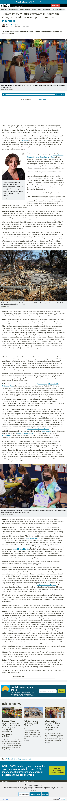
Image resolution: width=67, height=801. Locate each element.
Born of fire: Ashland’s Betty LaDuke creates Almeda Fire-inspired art (52, 725)
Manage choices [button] (24, 794)
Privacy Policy (5, 799)
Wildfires (8, 759)
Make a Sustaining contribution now (57, 770)
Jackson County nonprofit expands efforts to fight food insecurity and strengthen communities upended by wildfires (11, 728)
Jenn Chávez (11, 24)
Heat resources (13, 9)
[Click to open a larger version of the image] (66, 40)
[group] (33, 94)
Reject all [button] (45, 794)
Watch (34, 9)
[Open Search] (62, 5)
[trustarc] (62, 799)
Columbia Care (7, 386)
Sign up (61, 691)
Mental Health (27, 759)
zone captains (46, 431)
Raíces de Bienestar (32, 538)
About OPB (4, 9)
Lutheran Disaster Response (46, 585)
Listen (39, 9)
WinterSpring (6, 435)
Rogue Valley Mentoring (25, 433)
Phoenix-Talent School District (38, 429)
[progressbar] (30, 94)
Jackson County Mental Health (47, 384)
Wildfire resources (25, 9)
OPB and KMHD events (58, 9)
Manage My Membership (26, 782)
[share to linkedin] (11, 21)
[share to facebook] (6, 21)
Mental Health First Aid (21, 549)
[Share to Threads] (14, 21)
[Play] (3, 94)
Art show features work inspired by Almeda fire (32, 723)
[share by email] (3, 21)
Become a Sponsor (42, 99)
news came (24, 140)
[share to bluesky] (8, 21)
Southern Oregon (17, 759)
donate (55, 5)
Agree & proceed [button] (35, 794)
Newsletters (46, 9)
